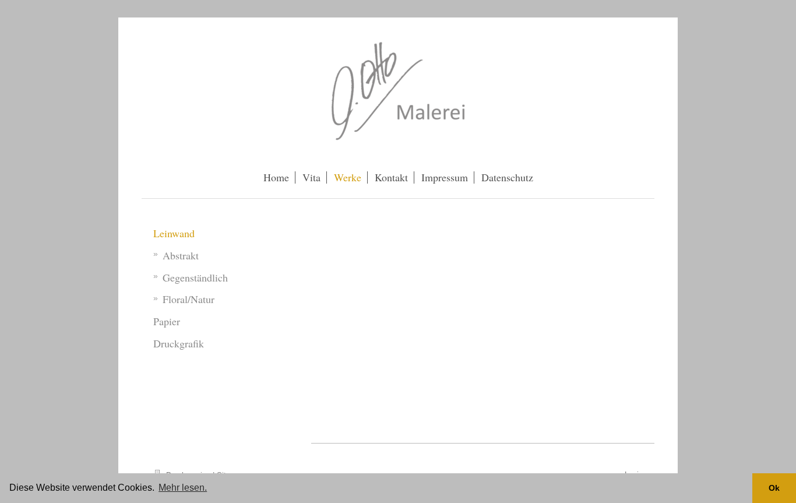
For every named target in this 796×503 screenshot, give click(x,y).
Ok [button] (774, 488)
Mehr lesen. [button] (183, 488)
